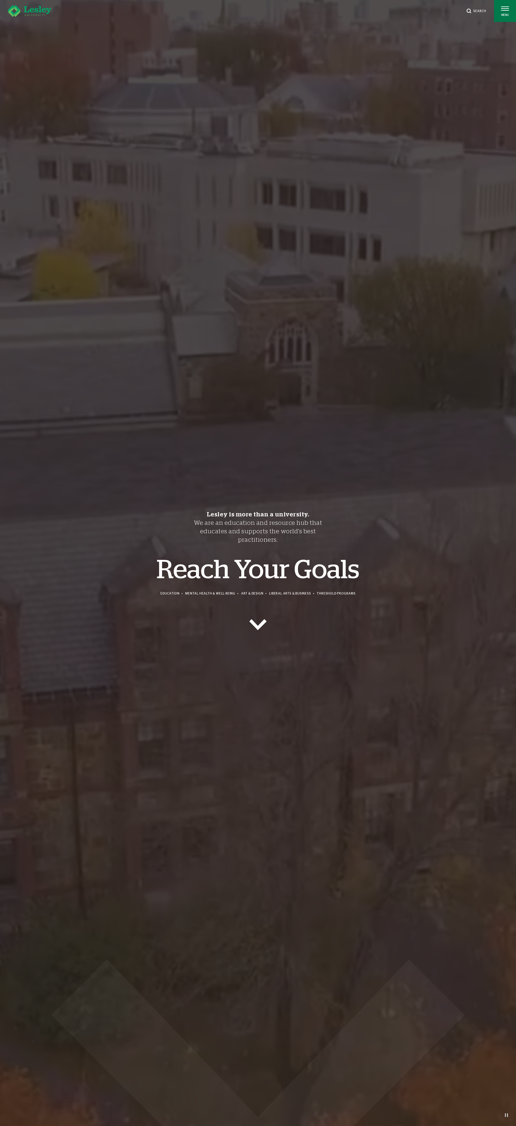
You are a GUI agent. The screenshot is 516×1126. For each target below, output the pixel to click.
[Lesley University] (29, 11)
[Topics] (258, 624)
